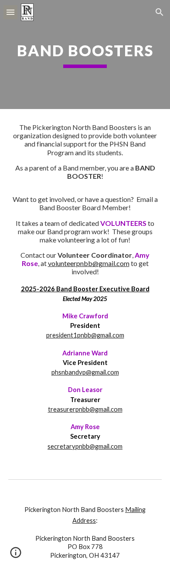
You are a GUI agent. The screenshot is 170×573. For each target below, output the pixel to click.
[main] (85, 55)
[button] (10, 12)
